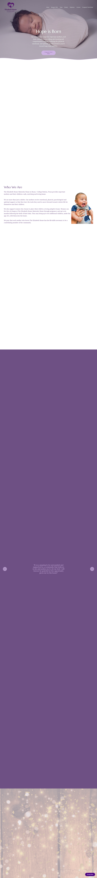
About (47, 7)
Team (61, 7)
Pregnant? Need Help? (87, 7)
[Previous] (5, 569)
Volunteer (72, 7)
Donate (66, 7)
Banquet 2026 (54, 7)
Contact (78, 7)
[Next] (92, 569)
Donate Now (90, 874)
